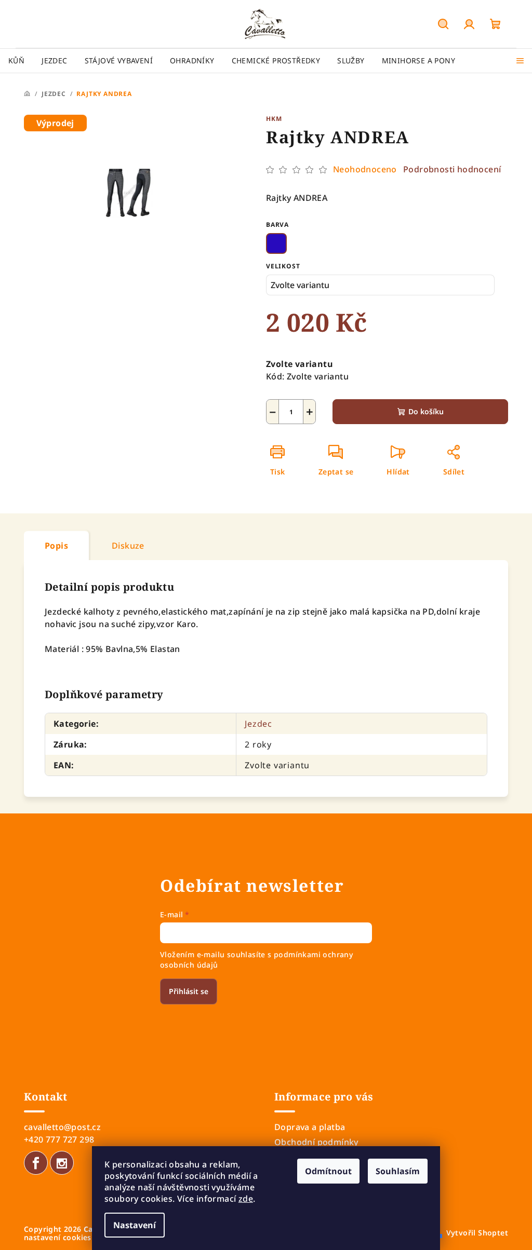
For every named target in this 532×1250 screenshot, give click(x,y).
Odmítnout (328, 1171)
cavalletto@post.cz (62, 1127)
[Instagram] (62, 1163)
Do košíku (426, 411)
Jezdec (258, 723)
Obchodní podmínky (316, 1142)
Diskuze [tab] (128, 545)
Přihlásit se (188, 991)
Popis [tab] (56, 545)
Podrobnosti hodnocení (452, 169)
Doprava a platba (309, 1127)
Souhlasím (398, 1171)
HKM (274, 118)
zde (245, 1198)
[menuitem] (16, 61)
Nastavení (134, 1225)
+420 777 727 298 (59, 1139)
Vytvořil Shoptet (477, 1233)
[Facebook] (36, 1163)
